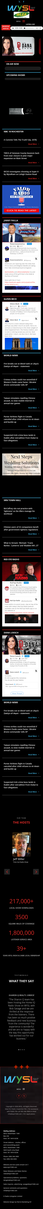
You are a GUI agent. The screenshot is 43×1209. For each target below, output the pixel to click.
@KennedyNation (23, 272)
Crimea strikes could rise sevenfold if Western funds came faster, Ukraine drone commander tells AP (20, 382)
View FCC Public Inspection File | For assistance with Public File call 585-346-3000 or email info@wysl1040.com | (21, 1111)
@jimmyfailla (9, 272)
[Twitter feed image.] (21, 623)
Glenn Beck (14, 320)
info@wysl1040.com (10, 1191)
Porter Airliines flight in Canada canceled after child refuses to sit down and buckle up (21, 419)
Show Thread (17, 693)
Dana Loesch (14, 672)
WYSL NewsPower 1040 (11, 1147)
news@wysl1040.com (10, 1174)
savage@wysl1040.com (31, 1184)
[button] (7, 872)
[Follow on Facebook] (23, 1)
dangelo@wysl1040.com (11, 1180)
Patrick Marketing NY (24, 1202)
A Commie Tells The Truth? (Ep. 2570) (20, 140)
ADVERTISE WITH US (5, 27)
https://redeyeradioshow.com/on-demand (19, 613)
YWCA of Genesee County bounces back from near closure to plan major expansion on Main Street (21, 156)
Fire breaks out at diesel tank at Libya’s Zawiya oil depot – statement (21, 365)
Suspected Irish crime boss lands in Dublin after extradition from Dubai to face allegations (21, 438)
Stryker (26, 859)
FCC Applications (29, 1114)
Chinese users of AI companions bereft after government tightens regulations (21, 528)
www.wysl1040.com (10, 1167)
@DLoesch (26, 672)
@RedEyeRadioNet (26, 601)
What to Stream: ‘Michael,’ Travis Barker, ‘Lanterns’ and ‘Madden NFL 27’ (21, 544)
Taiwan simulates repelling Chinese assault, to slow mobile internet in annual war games (19, 401)
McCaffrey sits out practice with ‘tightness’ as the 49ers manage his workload (19, 511)
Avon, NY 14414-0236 (10, 1152)
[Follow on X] (19, 1)
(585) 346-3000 (14, 1156)
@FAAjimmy (27, 260)
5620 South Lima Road (11, 1150)
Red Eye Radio (15, 601)
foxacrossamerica (16, 260)
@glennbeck (25, 320)
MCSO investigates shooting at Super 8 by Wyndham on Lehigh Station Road (21, 172)
